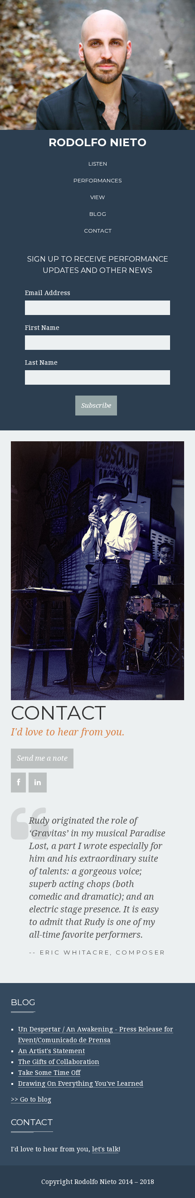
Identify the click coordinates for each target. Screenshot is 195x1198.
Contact (98, 230)
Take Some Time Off (49, 1072)
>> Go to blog (31, 1099)
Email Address (47, 292)
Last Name (41, 362)
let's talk (105, 1149)
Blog (97, 213)
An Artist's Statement (51, 1051)
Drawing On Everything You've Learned (80, 1083)
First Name (42, 327)
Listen (97, 163)
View (97, 197)
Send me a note (42, 758)
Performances (97, 180)
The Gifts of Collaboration (58, 1061)
